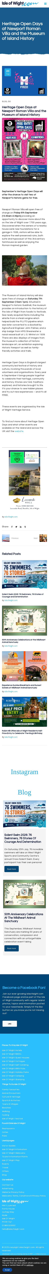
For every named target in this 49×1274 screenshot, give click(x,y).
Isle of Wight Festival (12, 1119)
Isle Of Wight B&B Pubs (13, 1069)
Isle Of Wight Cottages (13, 1061)
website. (19, 431)
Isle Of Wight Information (14, 1149)
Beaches (6, 1108)
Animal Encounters (11, 1093)
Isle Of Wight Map (11, 1160)
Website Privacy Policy (13, 1192)
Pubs (4, 1136)
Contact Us (7, 1185)
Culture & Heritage (11, 1097)
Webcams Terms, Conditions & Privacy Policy (24, 1196)
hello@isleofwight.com (13, 1229)
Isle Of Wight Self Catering (15, 1065)
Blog (4, 101)
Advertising (7, 1189)
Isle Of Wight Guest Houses (15, 1058)
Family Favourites (10, 1089)
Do (9, 101)
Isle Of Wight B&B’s (11, 1054)
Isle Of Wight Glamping (13, 1079)
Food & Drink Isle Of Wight (14, 1123)
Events (5, 1164)
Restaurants (8, 1129)
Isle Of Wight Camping (13, 1076)
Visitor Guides (9, 1146)
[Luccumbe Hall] (24, 510)
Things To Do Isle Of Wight (14, 1084)
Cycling (5, 1115)
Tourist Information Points (15, 1157)
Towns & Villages (10, 1104)
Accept (7, 1270)
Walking (6, 1111)
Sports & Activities (11, 1100)
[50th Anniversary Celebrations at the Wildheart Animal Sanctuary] (24, 621)
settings (29, 1265)
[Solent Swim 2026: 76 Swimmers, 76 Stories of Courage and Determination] (24, 575)
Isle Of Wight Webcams (13, 1153)
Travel (5, 1168)
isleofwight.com (11, 516)
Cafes (5, 1132)
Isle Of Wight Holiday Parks (15, 1072)
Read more (11, 869)
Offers (5, 1171)
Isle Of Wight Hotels (12, 1050)
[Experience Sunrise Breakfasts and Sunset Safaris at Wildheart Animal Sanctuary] (24, 666)
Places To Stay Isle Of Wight (15, 1045)
